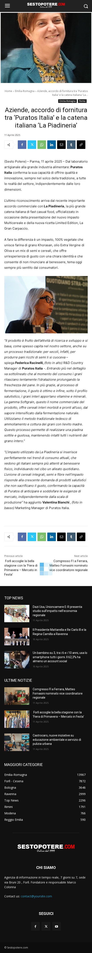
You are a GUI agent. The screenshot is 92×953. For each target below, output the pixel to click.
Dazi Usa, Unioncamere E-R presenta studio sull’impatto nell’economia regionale (57, 611)
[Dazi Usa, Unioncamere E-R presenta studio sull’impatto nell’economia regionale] (16, 613)
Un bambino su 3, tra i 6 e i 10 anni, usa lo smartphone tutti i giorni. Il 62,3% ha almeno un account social (60, 657)
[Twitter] (32, 144)
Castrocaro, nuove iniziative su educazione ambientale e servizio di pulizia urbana (57, 739)
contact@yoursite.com (36, 896)
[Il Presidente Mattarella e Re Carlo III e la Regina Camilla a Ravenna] (16, 636)
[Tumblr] (71, 144)
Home (8, 91)
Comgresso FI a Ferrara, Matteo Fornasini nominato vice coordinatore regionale (68, 565)
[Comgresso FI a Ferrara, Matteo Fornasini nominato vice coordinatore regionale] (16, 696)
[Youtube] (56, 926)
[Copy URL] (81, 144)
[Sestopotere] (46, 5)
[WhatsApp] (41, 144)
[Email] (61, 144)
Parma (82, 100)
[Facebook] (22, 144)
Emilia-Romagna (24, 91)
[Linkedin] (51, 144)
